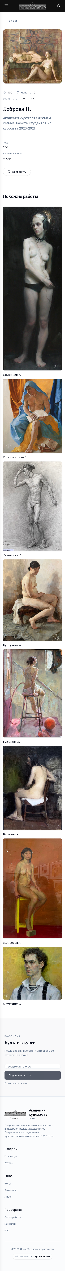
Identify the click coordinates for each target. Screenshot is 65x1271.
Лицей (8, 1196)
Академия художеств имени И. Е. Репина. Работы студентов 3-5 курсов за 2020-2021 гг (29, 123)
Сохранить (19, 171)
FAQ (7, 1230)
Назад (12, 21)
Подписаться (17, 1075)
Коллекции (11, 1156)
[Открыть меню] (6, 6)
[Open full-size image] (32, 56)
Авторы (9, 1163)
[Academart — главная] (32, 6)
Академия (10, 1190)
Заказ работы (13, 1217)
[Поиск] (58, 6)
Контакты (10, 1223)
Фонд (8, 1183)
